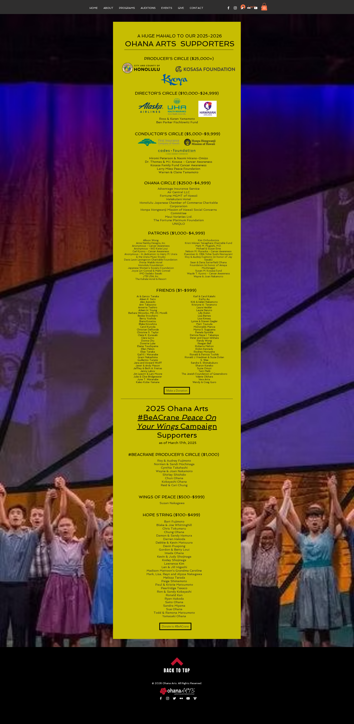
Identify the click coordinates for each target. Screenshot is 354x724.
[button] (108, 8)
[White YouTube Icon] (188, 698)
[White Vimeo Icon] (195, 698)
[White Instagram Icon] (235, 8)
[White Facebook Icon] (228, 8)
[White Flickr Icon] (181, 698)
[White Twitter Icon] (174, 698)
